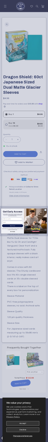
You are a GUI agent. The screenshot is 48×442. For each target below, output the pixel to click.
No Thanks (12, 231)
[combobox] (12, 219)
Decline (22, 430)
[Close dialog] (45, 210)
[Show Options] (22, 219)
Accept (22, 423)
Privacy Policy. (13, 417)
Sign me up (12, 225)
